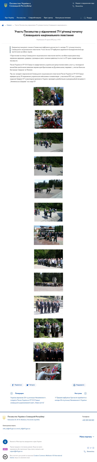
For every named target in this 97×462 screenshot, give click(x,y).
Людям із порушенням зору (84, 3)
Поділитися (18, 385)
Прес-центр (48, 18)
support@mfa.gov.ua (16, 451)
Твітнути (32, 385)
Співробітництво (35, 18)
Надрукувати (80, 385)
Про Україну (9, 18)
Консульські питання (63, 18)
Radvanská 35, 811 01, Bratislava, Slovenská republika (24, 420)
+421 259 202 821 (88, 420)
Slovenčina (79, 6)
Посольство (21, 18)
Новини (9, 25)
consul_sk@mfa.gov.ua (23, 428)
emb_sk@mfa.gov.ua (9, 428)
